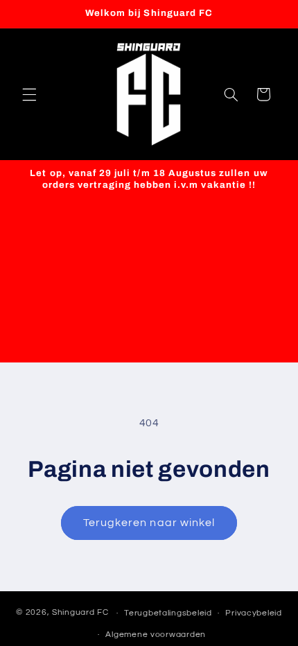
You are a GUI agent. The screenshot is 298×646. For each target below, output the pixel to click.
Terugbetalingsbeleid (168, 613)
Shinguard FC (80, 613)
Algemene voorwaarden (155, 634)
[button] (29, 94)
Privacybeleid (253, 613)
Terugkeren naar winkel (149, 522)
